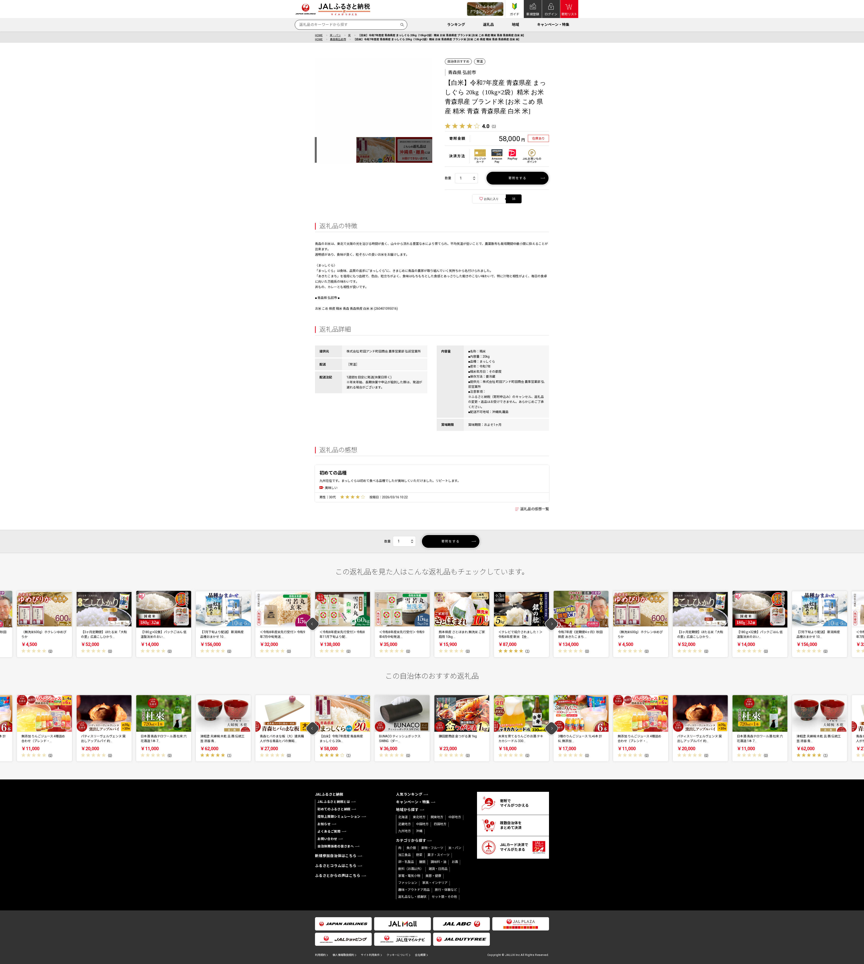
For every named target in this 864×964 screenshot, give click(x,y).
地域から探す (407, 810)
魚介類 (411, 848)
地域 (515, 25)
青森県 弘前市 (462, 72)
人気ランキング (409, 794)
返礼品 (488, 25)
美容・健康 (433, 876)
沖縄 (419, 831)
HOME (319, 35)
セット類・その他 (444, 897)
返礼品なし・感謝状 (412, 897)
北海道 (403, 817)
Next (552, 624)
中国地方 (422, 824)
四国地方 (440, 824)
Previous (313, 624)
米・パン (335, 35)
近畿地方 (404, 824)
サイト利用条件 (370, 955)
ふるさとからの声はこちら (337, 876)
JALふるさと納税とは (333, 802)
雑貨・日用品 (438, 869)
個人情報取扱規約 (343, 955)
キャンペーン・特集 (553, 25)
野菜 (419, 855)
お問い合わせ (327, 839)
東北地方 (419, 817)
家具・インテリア (435, 883)
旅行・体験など (446, 890)
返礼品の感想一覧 (534, 509)
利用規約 (320, 955)
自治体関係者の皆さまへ (335, 846)
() (494, 126)
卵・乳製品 (406, 862)
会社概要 (420, 955)
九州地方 (404, 831)
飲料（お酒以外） (410, 869)
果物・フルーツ (432, 848)
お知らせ (324, 824)
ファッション (407, 883)
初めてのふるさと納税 (334, 809)
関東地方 (437, 817)
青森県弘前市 (338, 39)
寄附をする (517, 178)
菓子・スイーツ (439, 855)
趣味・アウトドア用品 (414, 890)
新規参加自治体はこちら (336, 856)
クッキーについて (397, 955)
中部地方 (454, 817)
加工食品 (404, 855)
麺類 (422, 862)
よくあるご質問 (329, 831)
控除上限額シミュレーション (338, 816)
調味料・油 (438, 862)
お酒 (455, 862)
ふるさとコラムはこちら (336, 866)
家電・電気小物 (409, 876)
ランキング (456, 25)
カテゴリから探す (411, 840)
